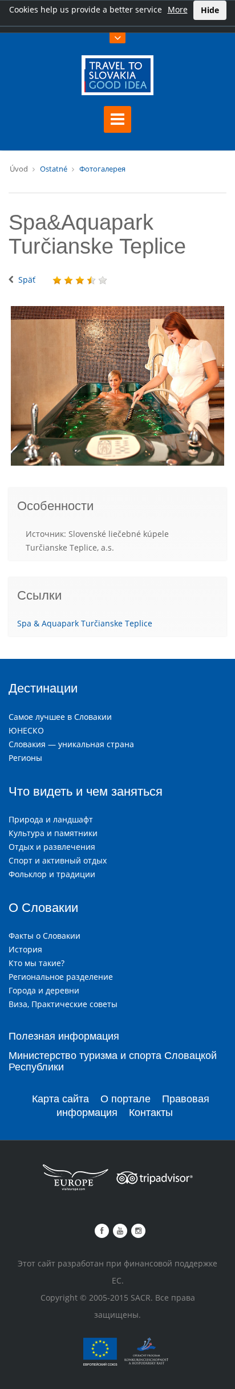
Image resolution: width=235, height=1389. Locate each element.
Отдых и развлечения (52, 846)
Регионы (25, 757)
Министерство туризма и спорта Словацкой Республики (113, 1061)
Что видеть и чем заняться (86, 791)
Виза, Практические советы (63, 1004)
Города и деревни (44, 990)
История (25, 949)
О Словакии (43, 908)
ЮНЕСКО (26, 730)
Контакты (151, 1112)
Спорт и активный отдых (58, 860)
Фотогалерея (102, 169)
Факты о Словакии (44, 935)
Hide (210, 10)
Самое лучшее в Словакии (60, 716)
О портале (125, 1099)
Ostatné (53, 169)
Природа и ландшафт (51, 819)
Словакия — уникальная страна (71, 744)
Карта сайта (60, 1099)
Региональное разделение (61, 976)
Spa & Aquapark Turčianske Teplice (84, 623)
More (178, 9)
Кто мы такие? (36, 963)
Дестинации (43, 688)
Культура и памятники (53, 833)
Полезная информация (64, 1036)
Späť (26, 279)
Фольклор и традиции (52, 874)
